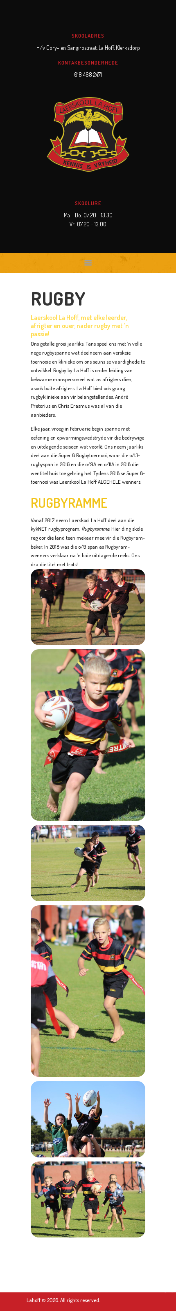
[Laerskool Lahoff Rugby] (88, 607)
